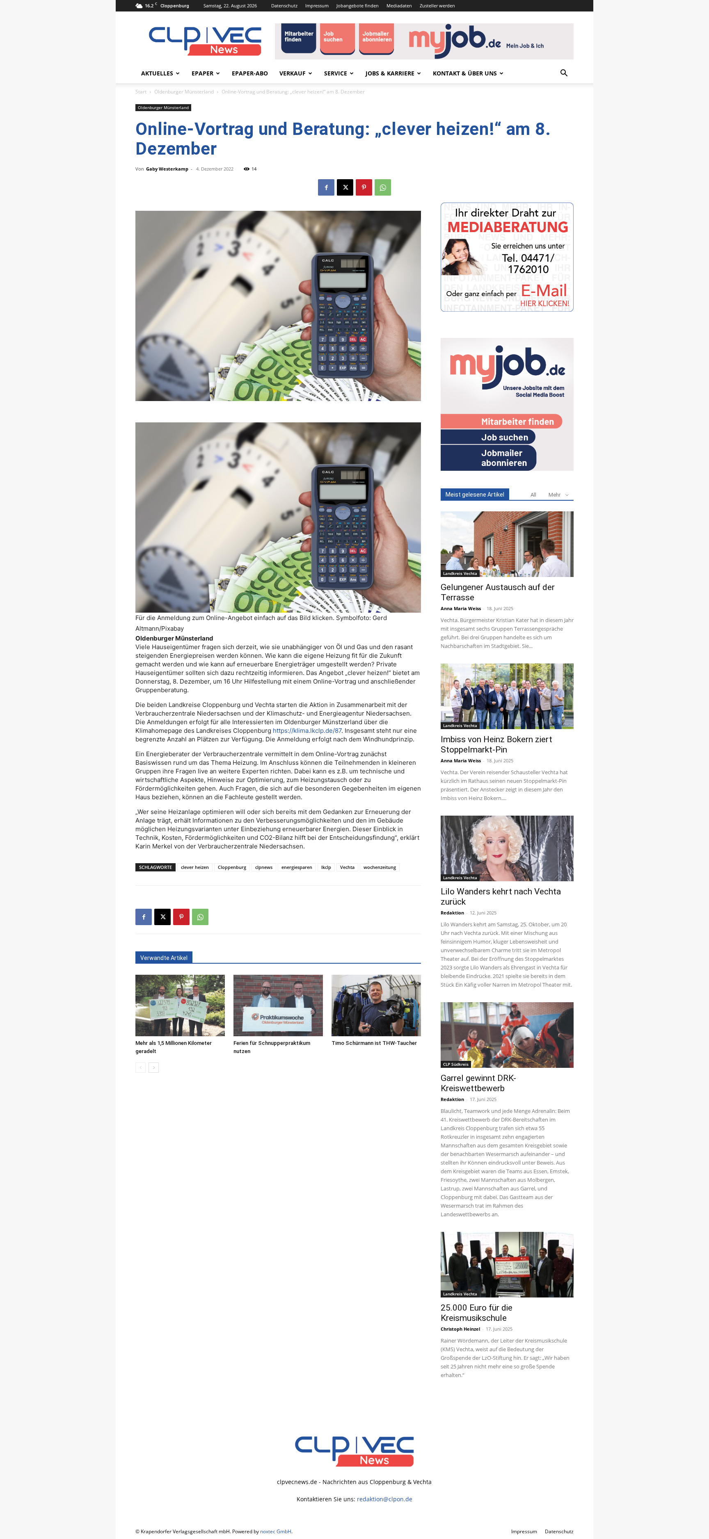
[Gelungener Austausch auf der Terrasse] (507, 544)
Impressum (317, 5)
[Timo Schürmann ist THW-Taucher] (376, 1005)
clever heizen (195, 867)
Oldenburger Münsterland (184, 91)
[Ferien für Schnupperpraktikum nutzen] (278, 1005)
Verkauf (292, 73)
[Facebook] (326, 187)
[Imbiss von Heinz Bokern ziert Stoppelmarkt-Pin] (507, 696)
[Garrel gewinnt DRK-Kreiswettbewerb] (507, 1035)
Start (140, 91)
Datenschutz (284, 5)
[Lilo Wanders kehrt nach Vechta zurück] (507, 848)
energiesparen (296, 867)
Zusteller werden (437, 5)
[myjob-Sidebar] (507, 468)
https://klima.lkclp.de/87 (307, 730)
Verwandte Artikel (164, 958)
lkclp (326, 867)
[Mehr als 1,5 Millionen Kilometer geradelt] (180, 1005)
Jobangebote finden (357, 5)
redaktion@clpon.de (384, 1499)
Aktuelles (157, 73)
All (533, 495)
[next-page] (154, 1067)
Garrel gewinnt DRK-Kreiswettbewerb (478, 1083)
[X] (345, 187)
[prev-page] (140, 1067)
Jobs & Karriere (390, 73)
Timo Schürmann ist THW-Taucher (374, 1043)
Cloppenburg (232, 867)
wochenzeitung (380, 867)
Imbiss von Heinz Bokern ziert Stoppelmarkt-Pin (496, 744)
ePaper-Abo (250, 73)
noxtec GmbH (275, 1531)
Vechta (347, 867)
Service (335, 73)
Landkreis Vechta (460, 573)
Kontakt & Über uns (465, 73)
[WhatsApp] (383, 187)
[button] (564, 74)
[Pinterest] (364, 187)
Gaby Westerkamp (167, 169)
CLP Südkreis (456, 1064)
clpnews (263, 867)
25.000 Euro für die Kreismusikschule (476, 1313)
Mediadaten (399, 5)
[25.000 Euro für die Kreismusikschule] (507, 1264)
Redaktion (452, 913)
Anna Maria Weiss (461, 608)
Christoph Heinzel (460, 1329)
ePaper (202, 73)
